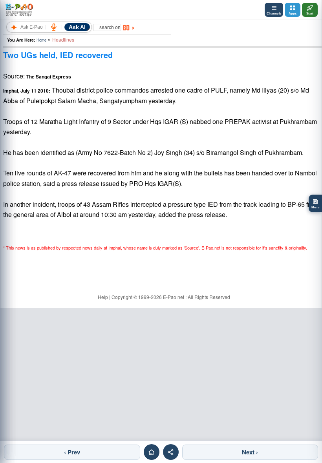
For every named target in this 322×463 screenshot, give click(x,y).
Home (41, 40)
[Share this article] (171, 452)
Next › (250, 452)
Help (103, 296)
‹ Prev (72, 452)
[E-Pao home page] (151, 452)
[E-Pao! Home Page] (19, 9)
